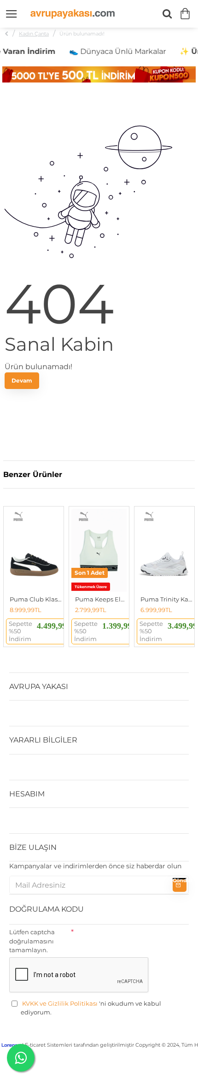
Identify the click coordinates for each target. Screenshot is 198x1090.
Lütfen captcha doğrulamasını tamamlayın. (32, 941)
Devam (22, 380)
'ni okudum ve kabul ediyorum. (91, 1008)
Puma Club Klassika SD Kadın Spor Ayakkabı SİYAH (35, 599)
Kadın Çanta (34, 33)
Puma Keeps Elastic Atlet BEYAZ (101, 599)
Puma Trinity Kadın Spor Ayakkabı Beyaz (166, 599)
